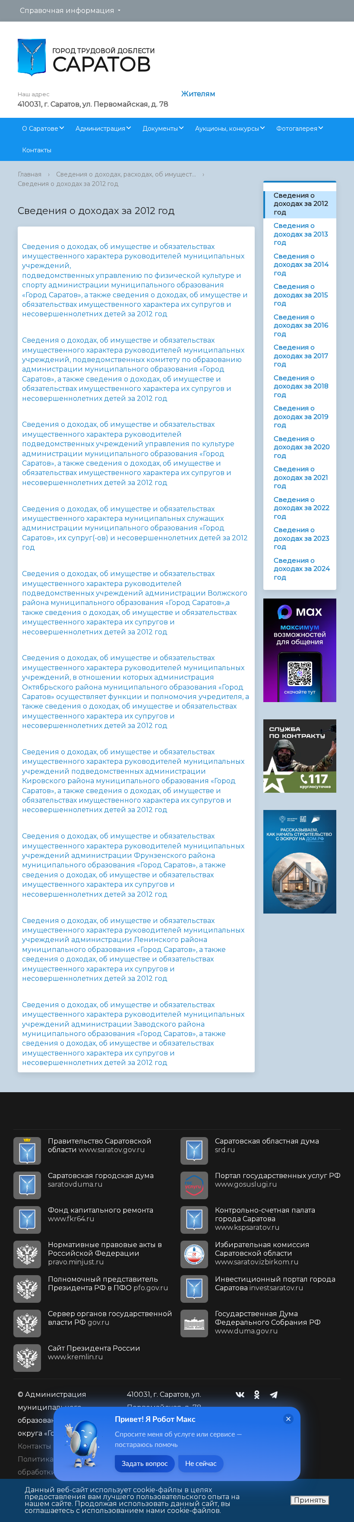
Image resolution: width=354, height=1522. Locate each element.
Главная (29, 174)
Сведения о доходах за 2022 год (301, 507)
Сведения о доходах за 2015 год (301, 294)
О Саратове (40, 128)
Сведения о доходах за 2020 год (302, 447)
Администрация (100, 128)
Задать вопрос (145, 1463)
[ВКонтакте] (242, 1394)
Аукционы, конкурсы (227, 128)
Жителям (198, 94)
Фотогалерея (296, 128)
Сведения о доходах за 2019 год (301, 416)
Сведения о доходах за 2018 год (301, 386)
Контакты (36, 150)
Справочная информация (67, 10)
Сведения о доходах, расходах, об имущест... (126, 174)
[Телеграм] (275, 1394)
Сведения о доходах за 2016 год (301, 325)
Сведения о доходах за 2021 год (301, 477)
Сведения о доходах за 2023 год (301, 538)
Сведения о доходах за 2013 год (301, 233)
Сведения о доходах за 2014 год (301, 264)
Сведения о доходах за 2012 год (68, 184)
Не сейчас (201, 1463)
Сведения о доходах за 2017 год (301, 355)
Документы (160, 128)
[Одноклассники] (259, 1394)
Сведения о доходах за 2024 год (302, 568)
